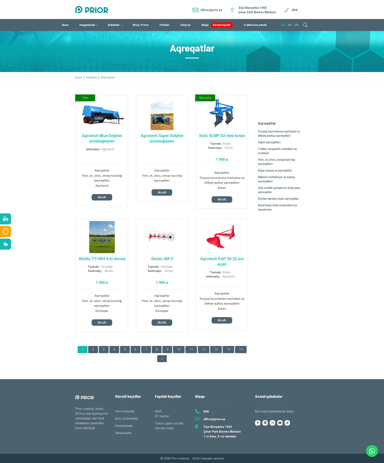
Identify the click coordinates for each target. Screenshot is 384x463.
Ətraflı (102, 197)
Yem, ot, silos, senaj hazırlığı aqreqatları (102, 178)
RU (290, 25)
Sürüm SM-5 (162, 258)
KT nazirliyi (162, 416)
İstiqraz (185, 24)
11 (191, 349)
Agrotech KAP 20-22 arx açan (222, 261)
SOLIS (229, 148)
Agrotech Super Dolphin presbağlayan (162, 138)
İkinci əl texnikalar (126, 418)
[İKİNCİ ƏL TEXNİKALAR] (5, 231)
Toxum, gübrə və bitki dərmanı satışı (169, 426)
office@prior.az (214, 419)
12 (203, 349)
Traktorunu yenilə (255, 24)
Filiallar (165, 24)
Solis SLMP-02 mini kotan (222, 135)
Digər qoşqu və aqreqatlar (275, 170)
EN (296, 25)
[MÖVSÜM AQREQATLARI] (5, 244)
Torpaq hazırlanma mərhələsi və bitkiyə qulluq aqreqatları (221, 180)
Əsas (65, 24)
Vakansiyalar (123, 433)
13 (216, 349)
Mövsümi (205, 98)
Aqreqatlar (102, 170)
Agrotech (108, 149)
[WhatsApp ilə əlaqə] (372, 451)
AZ (283, 25)
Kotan (227, 143)
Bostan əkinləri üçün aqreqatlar (278, 198)
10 (179, 349)
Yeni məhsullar (124, 411)
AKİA (158, 411)
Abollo (109, 271)
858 (294, 10)
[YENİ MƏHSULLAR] (5, 218)
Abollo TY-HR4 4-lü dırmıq (102, 258)
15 (241, 349)
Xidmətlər (114, 24)
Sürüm (168, 271)
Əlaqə (205, 24)
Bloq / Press (141, 24)
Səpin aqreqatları (269, 142)
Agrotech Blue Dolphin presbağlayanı (102, 138)
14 (228, 349)
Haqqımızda (87, 24)
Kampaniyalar (222, 24)
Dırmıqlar (107, 267)
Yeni (85, 98)
